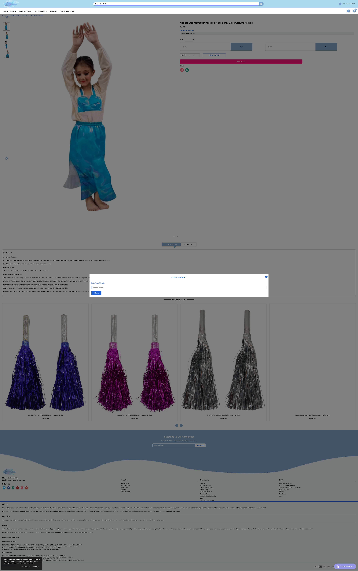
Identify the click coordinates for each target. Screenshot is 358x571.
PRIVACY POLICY (26, 566)
